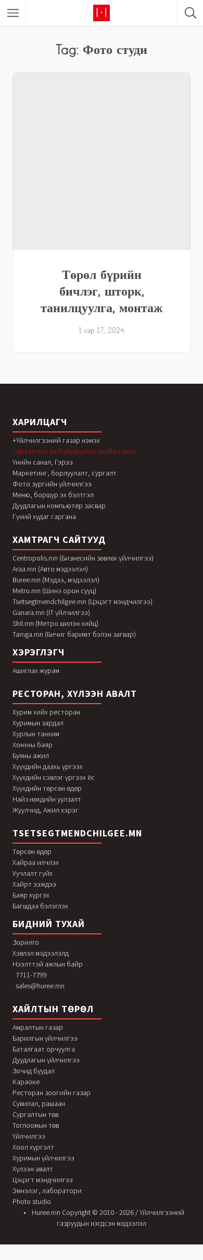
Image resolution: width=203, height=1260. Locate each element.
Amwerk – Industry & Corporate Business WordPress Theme (144, 1257)
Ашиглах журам (35, 670)
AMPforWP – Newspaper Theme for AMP (42, 1257)
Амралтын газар (37, 1027)
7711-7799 (31, 974)
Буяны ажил (30, 755)
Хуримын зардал (38, 722)
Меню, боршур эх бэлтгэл (53, 494)
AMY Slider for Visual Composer (95, 1258)
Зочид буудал (33, 1070)
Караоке (26, 1081)
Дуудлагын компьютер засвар (59, 505)
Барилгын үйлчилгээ (45, 1038)
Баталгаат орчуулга (43, 1049)
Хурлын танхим (35, 733)
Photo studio (31, 1201)
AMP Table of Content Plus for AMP (23, 1257)
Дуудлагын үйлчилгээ (46, 1060)
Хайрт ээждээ (34, 884)
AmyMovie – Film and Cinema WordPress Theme (114, 1258)
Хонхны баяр (32, 744)
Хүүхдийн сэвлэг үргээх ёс (53, 777)
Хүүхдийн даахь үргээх (47, 766)
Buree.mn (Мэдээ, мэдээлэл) (55, 579)
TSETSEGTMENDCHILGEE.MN (77, 833)
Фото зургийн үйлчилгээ (52, 483)
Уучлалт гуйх (32, 873)
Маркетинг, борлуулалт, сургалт (64, 473)
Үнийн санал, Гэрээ (42, 462)
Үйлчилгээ (28, 1136)
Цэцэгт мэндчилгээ (42, 1179)
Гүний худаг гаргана (44, 516)
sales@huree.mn (40, 985)
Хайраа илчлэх (35, 862)
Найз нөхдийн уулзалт (46, 799)
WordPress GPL (10, 1257)
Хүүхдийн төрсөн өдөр (47, 788)
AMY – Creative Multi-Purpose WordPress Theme (170, 1257)
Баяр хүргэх (30, 895)
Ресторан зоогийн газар (51, 1092)
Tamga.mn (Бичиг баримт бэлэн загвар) (74, 634)
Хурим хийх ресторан (46, 712)
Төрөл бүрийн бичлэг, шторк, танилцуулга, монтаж (101, 291)
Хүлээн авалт (32, 1168)
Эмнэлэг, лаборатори (47, 1190)
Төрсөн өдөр (32, 851)
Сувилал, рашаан (38, 1103)
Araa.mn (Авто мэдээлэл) (50, 568)
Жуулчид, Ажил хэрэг (45, 810)
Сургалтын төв (35, 1114)
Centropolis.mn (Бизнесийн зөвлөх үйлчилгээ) (83, 558)
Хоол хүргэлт (33, 1147)
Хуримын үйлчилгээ (43, 1158)
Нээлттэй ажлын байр (47, 964)
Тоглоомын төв (35, 1125)
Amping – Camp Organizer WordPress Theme (62, 1257)
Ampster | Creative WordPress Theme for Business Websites (87, 1257)
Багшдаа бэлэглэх (40, 906)
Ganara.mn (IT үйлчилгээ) (51, 612)
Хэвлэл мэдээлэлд (40, 953)
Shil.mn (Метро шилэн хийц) (55, 623)
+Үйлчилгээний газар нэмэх (56, 440)
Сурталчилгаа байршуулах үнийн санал (74, 451)
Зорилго (25, 942)
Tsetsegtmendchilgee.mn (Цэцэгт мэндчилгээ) (82, 601)
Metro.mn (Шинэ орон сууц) (54, 590)
